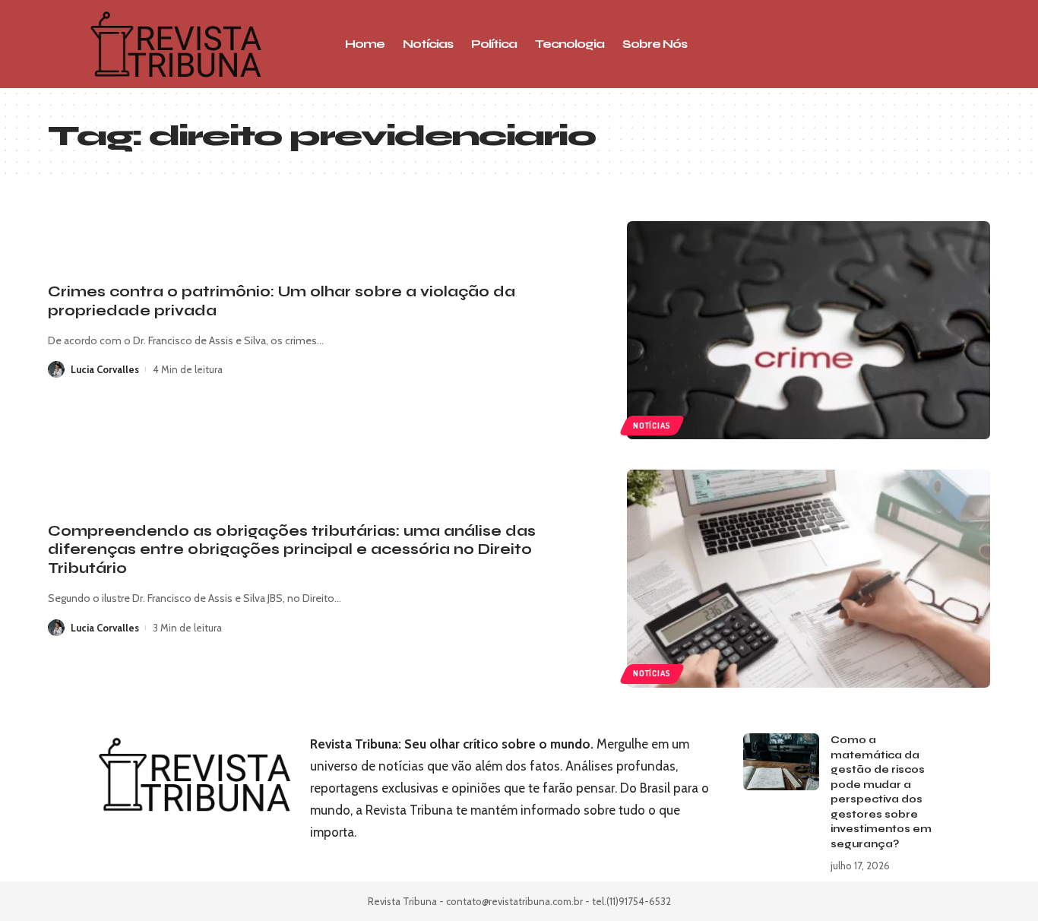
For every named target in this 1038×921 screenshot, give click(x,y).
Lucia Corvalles (105, 369)
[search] (887, 44)
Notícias (651, 425)
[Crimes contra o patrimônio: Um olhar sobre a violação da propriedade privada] (808, 330)
